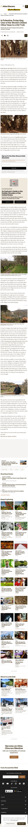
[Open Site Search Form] (23, 6)
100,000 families (5, 350)
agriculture (4, 469)
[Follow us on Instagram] (16, 783)
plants (16, 469)
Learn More (14, 757)
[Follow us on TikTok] (12, 784)
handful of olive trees (21, 137)
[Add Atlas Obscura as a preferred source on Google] (25, 35)
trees (11, 469)
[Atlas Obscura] (7, 6)
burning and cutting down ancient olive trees (16, 341)
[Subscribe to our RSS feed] (24, 783)
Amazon (8, 202)
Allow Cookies (21, 823)
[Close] (25, 816)
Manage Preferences (11, 823)
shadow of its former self (14, 231)
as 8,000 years (17, 368)
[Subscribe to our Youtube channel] (7, 783)
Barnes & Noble (20, 202)
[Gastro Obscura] (14, 10)
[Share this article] (2, 35)
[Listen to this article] (7, 35)
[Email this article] (5, 35)
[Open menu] (26, 6)
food (22, 469)
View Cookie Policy (14, 820)
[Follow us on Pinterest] (20, 783)
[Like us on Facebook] (3, 783)
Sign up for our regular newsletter (8, 436)
